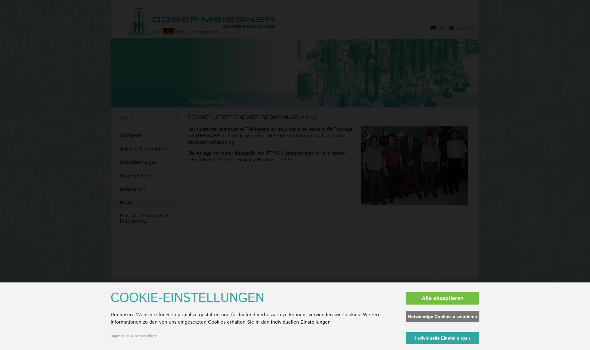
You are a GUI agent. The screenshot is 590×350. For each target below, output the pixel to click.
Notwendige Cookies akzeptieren (442, 316)
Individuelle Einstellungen (442, 338)
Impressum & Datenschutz (134, 336)
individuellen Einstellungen (301, 322)
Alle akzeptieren (443, 298)
